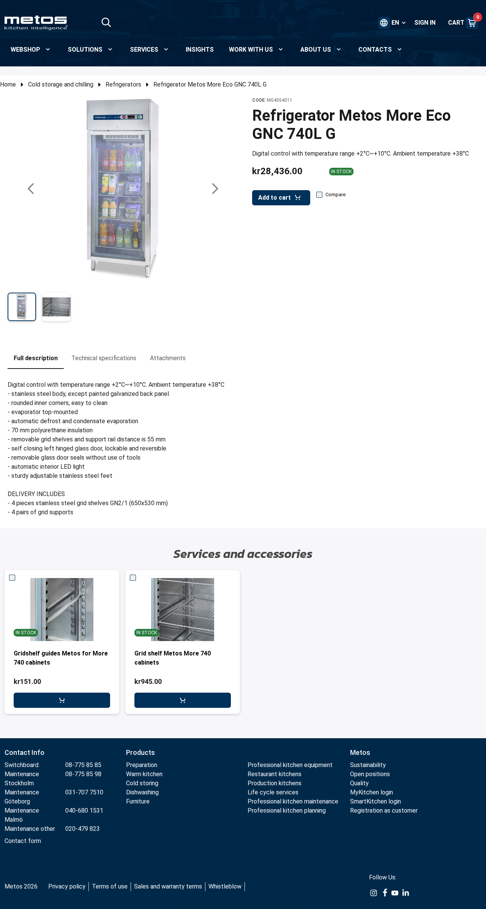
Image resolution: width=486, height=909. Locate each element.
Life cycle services (273, 792)
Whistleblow (224, 886)
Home (8, 84)
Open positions (370, 774)
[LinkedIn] (405, 892)
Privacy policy (66, 886)
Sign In (425, 22)
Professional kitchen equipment (290, 765)
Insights (200, 49)
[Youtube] (394, 892)
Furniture (138, 801)
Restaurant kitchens (274, 774)
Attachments (168, 358)
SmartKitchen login (375, 801)
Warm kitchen (145, 774)
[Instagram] (373, 892)
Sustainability (368, 765)
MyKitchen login (371, 792)
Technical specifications (103, 358)
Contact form (23, 840)
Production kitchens (274, 783)
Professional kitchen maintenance (293, 801)
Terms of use (110, 886)
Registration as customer (384, 810)
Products (140, 752)
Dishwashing (142, 792)
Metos (360, 752)
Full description (36, 358)
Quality (359, 783)
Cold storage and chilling (60, 84)
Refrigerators (123, 84)
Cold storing (142, 783)
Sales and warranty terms (168, 886)
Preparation (141, 765)
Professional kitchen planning (287, 810)
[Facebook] (384, 892)
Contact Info (24, 752)
